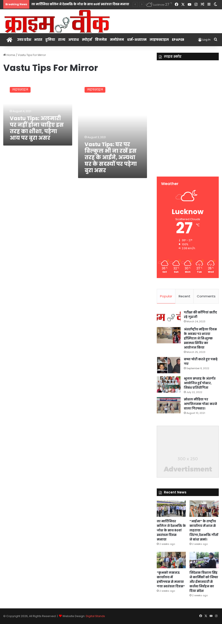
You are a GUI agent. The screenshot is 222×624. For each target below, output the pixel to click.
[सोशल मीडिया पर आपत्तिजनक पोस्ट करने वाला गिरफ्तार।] (169, 405)
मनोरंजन (117, 39)
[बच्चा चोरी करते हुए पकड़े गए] (169, 365)
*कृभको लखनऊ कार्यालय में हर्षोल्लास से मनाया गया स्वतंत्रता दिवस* (171, 579)
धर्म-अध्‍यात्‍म (137, 39)
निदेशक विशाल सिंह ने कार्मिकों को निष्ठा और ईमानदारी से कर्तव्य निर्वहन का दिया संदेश (203, 581)
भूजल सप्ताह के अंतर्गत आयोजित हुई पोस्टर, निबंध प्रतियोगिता (199, 383)
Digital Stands (95, 616)
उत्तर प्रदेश (24, 39)
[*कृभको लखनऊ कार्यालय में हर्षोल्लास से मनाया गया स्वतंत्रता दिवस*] (171, 560)
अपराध (73, 39)
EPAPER (178, 39)
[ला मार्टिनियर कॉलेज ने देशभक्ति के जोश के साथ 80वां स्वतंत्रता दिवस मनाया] (171, 508)
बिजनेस (101, 39)
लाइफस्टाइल (159, 39)
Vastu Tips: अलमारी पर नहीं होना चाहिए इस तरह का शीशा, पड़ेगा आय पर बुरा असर (37, 128)
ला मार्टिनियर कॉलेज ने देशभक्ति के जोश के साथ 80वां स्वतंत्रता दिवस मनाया (80, 4)
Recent (184, 296)
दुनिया (50, 39)
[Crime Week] (57, 21)
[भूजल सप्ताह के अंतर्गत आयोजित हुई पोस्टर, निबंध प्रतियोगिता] (169, 384)
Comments (206, 296)
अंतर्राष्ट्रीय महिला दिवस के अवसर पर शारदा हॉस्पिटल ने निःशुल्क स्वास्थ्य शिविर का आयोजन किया (200, 338)
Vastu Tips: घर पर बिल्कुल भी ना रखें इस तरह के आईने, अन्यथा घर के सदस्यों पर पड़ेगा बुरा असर (111, 157)
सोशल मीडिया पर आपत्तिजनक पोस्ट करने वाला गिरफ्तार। (200, 404)
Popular (166, 296)
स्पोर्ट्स (87, 39)
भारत (38, 39)
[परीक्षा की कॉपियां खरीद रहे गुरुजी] (169, 317)
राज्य (61, 39)
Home (10, 55)
